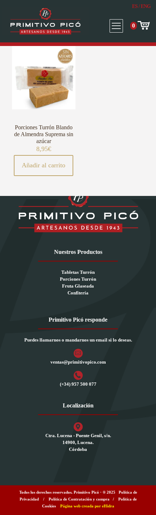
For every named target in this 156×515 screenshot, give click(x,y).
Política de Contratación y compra (79, 499)
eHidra (108, 506)
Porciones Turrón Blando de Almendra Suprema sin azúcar (43, 134)
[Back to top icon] (141, 500)
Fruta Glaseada (78, 286)
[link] (78, 209)
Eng (146, 6)
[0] (142, 25)
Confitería (78, 293)
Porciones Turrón (78, 279)
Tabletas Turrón (78, 272)
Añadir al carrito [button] (43, 165)
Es (134, 6)
